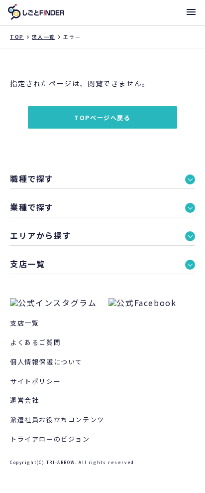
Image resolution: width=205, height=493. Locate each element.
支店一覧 (24, 323)
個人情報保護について (46, 361)
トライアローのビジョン (50, 439)
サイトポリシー (35, 381)
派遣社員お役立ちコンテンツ (57, 419)
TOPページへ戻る (102, 117)
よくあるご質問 (35, 342)
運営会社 (24, 400)
